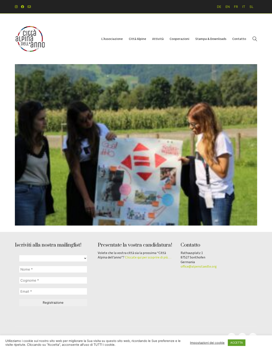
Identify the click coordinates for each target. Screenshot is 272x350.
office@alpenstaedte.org (199, 266)
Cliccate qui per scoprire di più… (148, 257)
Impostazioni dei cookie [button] (207, 343)
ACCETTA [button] (236, 342)
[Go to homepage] (30, 39)
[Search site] (254, 39)
